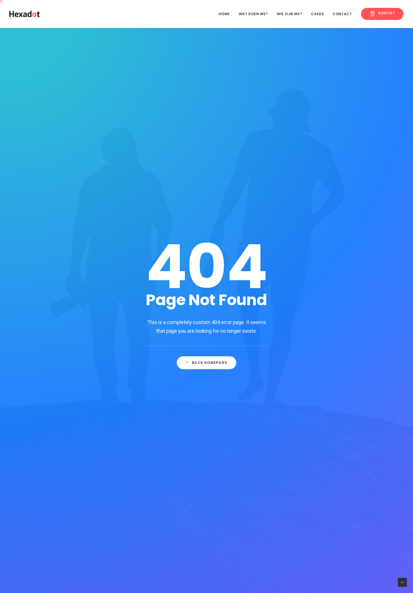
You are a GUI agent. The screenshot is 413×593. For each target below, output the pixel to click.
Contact (342, 14)
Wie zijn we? (289, 14)
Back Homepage (209, 362)
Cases (317, 14)
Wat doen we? (253, 14)
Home (224, 14)
